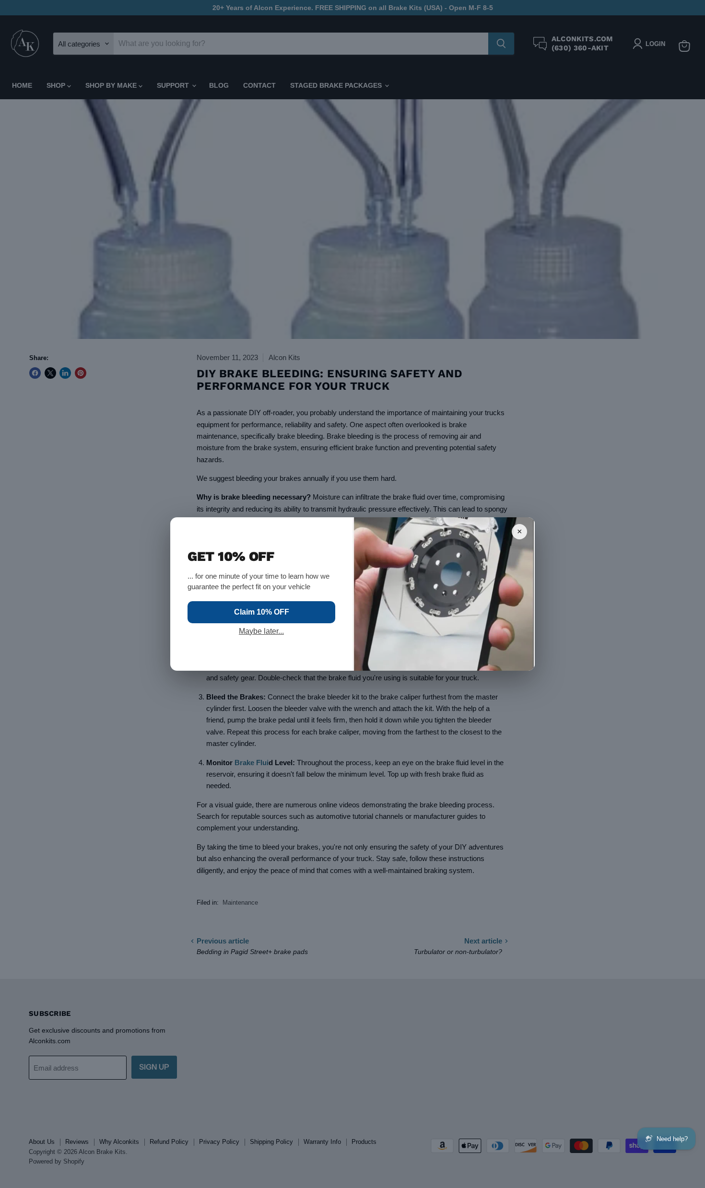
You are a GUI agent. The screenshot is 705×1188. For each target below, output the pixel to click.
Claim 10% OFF (261, 612)
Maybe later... (261, 631)
